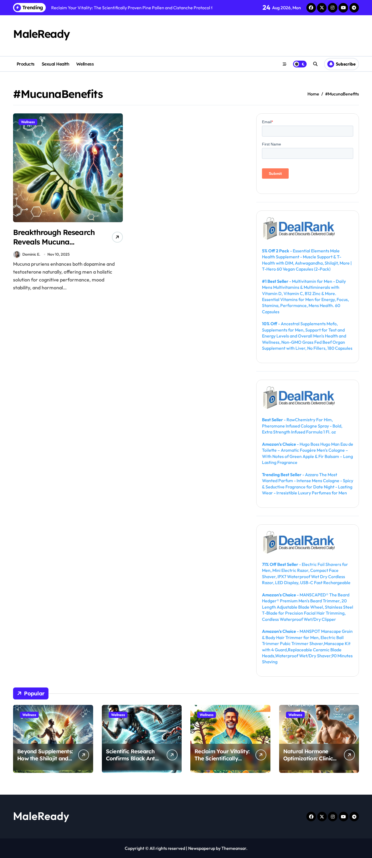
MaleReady (41, 34)
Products (26, 64)
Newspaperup (201, 848)
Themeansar (233, 848)
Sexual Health (55, 64)
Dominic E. (31, 254)
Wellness (85, 64)
